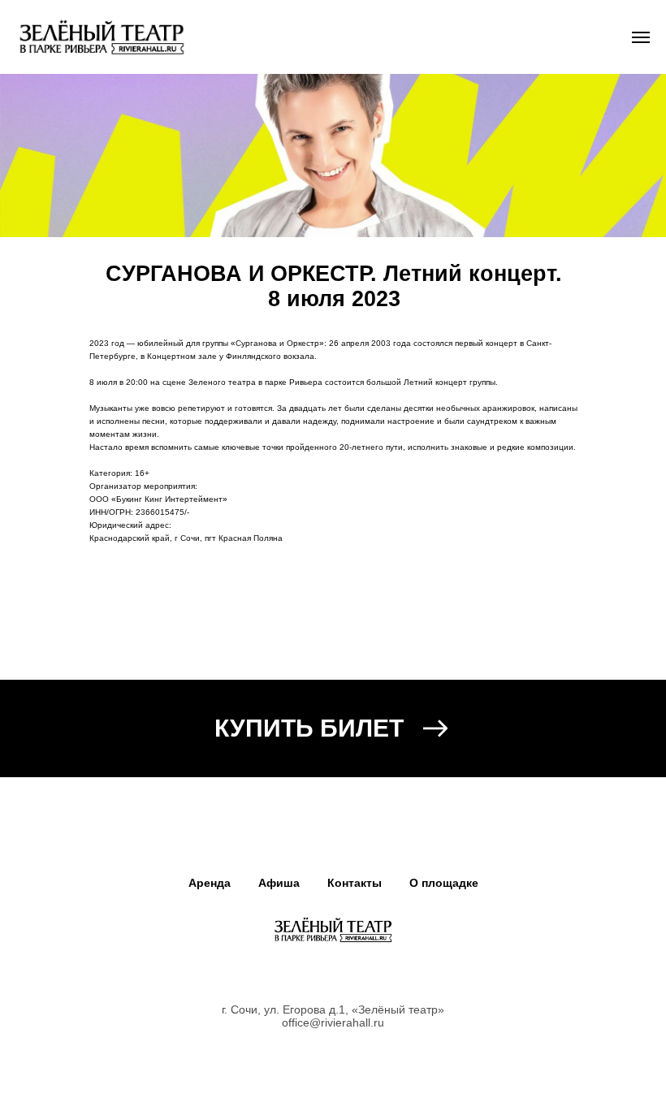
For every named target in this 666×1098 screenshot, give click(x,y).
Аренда (209, 882)
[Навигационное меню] (641, 37)
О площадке (443, 882)
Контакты (354, 882)
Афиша (279, 882)
